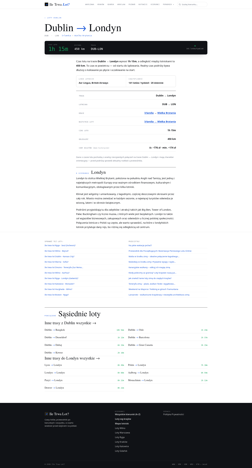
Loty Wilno (120, 428)
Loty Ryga (120, 437)
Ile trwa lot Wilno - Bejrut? (57, 251)
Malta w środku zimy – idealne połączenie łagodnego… (154, 256)
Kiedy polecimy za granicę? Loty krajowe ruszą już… (152, 272)
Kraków (101, 4)
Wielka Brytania (83, 36)
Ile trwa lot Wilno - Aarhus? (57, 272)
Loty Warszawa (122, 432)
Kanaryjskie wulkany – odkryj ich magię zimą (149, 267)
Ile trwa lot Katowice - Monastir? (59, 283)
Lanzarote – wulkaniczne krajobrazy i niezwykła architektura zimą (159, 294)
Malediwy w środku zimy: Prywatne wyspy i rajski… (152, 261)
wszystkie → (86, 322)
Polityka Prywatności (173, 414)
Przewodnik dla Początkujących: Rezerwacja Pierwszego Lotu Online (160, 251)
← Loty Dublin (53, 18)
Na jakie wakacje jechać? (140, 245)
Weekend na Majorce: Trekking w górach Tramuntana (153, 289)
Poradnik (168, 4)
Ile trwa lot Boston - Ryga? (57, 294)
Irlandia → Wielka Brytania (160, 121)
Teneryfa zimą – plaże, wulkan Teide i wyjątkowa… (152, 283)
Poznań (132, 4)
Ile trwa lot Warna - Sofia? (57, 261)
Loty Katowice (122, 446)
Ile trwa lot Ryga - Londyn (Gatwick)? (61, 278)
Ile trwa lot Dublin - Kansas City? (59, 256)
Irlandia (66, 36)
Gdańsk (110, 4)
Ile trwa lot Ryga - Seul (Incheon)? (60, 245)
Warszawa (89, 4)
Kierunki (155, 4)
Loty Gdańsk (121, 450)
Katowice (143, 4)
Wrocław (121, 4)
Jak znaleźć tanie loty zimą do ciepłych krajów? (150, 278)
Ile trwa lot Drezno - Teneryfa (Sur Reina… (64, 267)
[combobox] (192, 4)
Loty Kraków (121, 441)
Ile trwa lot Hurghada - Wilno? (58, 289)
